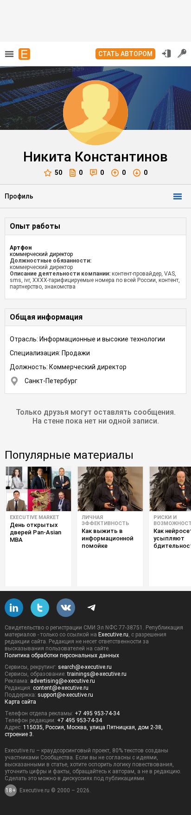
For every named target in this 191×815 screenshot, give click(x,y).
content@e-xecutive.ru (61, 688)
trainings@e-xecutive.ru (97, 674)
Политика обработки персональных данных (62, 655)
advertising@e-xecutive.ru (62, 681)
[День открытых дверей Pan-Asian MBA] (38, 489)
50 (58, 172)
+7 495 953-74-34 (97, 713)
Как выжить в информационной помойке (108, 538)
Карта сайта (20, 702)
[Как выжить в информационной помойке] (110, 489)
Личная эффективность (105, 520)
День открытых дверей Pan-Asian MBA (35, 532)
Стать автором (125, 54)
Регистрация (182, 53)
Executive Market (34, 517)
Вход (166, 53)
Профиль (19, 196)
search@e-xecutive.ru (85, 667)
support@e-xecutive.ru (65, 695)
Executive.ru (113, 634)
